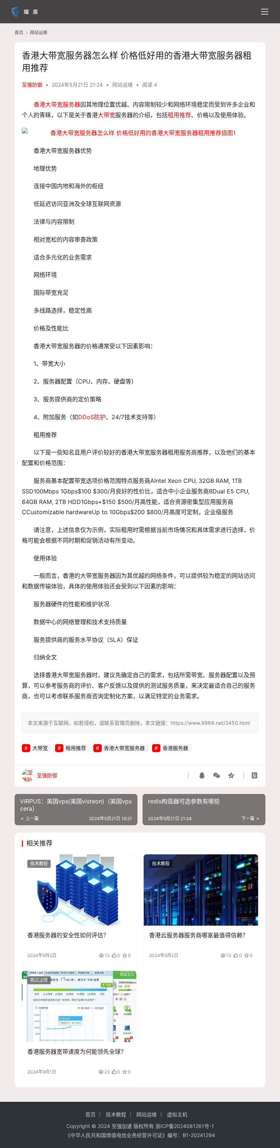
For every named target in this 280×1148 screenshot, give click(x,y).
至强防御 (32, 85)
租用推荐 (179, 115)
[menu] (264, 11)
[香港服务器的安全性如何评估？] (79, 890)
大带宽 (106, 115)
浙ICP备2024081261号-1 (184, 1126)
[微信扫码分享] (216, 775)
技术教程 (39, 863)
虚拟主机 (177, 1114)
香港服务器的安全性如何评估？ (68, 935)
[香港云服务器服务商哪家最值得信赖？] (201, 890)
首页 (19, 32)
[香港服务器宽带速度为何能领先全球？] (79, 1006)
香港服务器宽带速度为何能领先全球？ (77, 1051)
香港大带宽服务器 (57, 104)
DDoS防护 (92, 417)
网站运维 (122, 85)
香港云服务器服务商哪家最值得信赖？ (198, 935)
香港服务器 (175, 748)
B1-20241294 (199, 1135)
